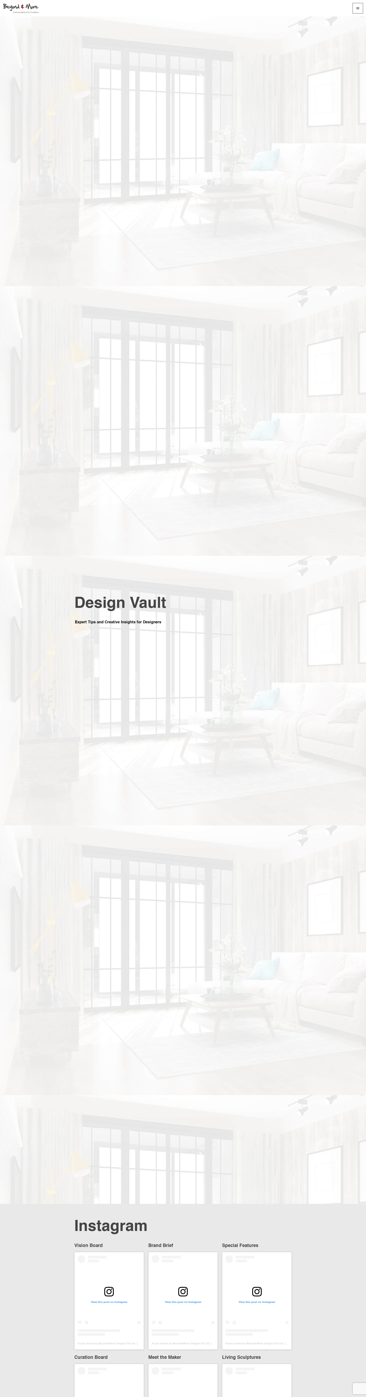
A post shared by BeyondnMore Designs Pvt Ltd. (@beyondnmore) (118, 1343)
